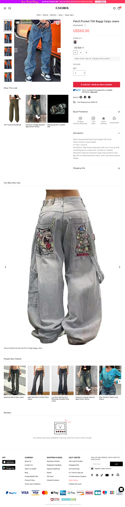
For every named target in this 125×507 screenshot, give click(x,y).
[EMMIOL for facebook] (92, 475)
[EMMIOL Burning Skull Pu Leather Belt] (57, 109)
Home (38, 15)
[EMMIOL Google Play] (8, 469)
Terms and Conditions (33, 484)
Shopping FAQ (74, 465)
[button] (119, 381)
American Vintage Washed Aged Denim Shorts (35, 126)
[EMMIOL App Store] (8, 463)
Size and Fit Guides (76, 461)
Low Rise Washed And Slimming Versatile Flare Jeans (60, 399)
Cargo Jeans (69, 15)
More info (93, 92)
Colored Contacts (53, 480)
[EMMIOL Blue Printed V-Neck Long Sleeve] (110, 380)
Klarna (49, 473)
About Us (28, 461)
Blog (26, 473)
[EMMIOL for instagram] (97, 475)
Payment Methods (53, 469)
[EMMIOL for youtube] (107, 475)
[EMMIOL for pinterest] (112, 475)
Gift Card (50, 476)
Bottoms (53, 15)
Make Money (73, 480)
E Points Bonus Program (77, 476)
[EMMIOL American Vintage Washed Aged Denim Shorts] (36, 109)
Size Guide (76, 64)
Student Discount (75, 484)
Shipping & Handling (54, 465)
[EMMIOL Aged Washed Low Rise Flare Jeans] (39, 380)
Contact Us (29, 465)
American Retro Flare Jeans (14, 397)
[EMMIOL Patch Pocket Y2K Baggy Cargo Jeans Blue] (75, 43)
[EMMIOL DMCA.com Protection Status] (68, 501)
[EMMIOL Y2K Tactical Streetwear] (14, 109)
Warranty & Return (53, 461)
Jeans (60, 15)
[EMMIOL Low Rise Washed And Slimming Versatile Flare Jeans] (63, 380)
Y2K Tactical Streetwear (12, 125)
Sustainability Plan (31, 476)
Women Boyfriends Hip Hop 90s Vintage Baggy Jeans (23, 348)
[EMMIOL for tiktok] (102, 475)
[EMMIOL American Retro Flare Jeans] (15, 380)
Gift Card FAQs (74, 469)
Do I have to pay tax (76, 473)
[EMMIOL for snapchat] (118, 475)
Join (116, 464)
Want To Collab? (30, 469)
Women (45, 15)
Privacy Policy (30, 480)
